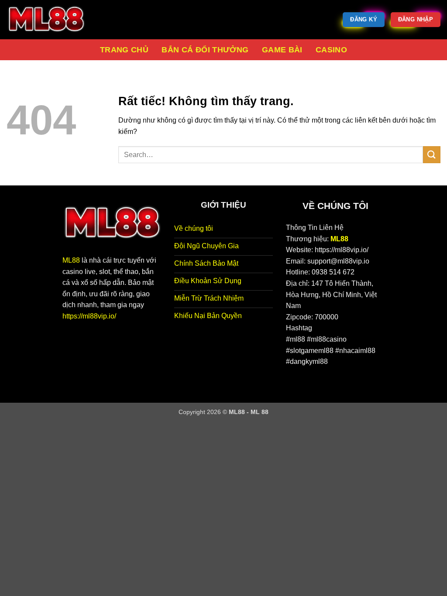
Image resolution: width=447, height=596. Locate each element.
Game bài (282, 49)
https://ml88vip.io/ (89, 316)
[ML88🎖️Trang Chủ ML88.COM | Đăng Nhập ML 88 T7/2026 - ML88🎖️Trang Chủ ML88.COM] (50, 19)
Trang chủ (124, 49)
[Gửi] (431, 154)
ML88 (71, 260)
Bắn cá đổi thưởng (205, 49)
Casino (331, 49)
